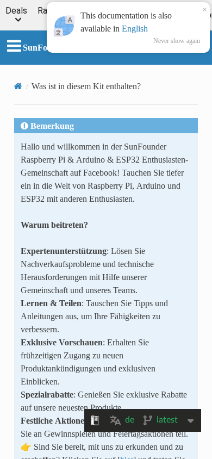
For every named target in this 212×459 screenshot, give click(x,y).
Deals (16, 11)
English (135, 28)
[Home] (18, 86)
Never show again (176, 41)
